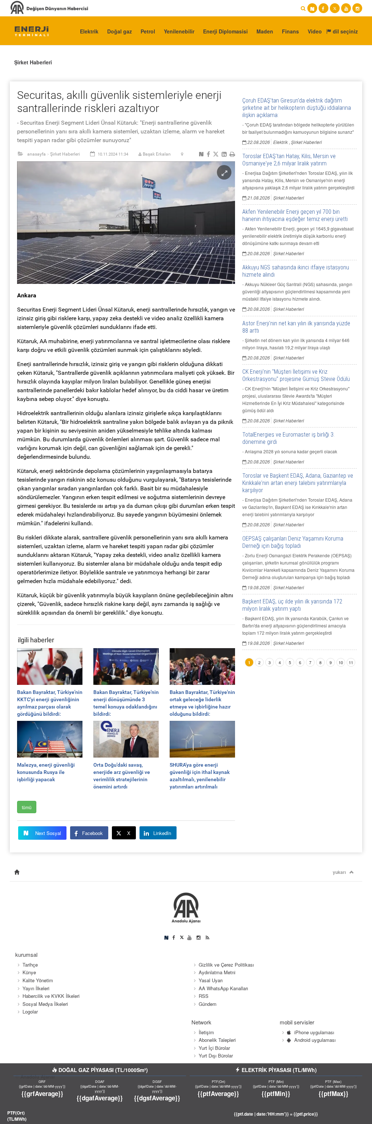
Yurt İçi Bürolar (214, 1047)
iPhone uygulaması (314, 1032)
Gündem (208, 1003)
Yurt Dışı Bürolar (216, 1055)
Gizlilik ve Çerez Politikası (226, 964)
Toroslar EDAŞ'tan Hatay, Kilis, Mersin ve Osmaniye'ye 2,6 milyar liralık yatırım (289, 160)
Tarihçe (30, 964)
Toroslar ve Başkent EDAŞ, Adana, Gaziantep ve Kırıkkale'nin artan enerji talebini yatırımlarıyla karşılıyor (297, 483)
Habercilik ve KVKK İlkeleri (51, 995)
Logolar (30, 1011)
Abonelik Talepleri (217, 1039)
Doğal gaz (119, 31)
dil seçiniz (344, 31)
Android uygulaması (315, 1039)
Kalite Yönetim (38, 980)
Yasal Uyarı (211, 980)
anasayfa (36, 154)
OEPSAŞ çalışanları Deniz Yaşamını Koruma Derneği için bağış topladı (292, 542)
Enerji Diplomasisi (225, 31)
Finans (290, 31)
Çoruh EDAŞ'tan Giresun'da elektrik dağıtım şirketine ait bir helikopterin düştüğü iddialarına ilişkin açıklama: (296, 108)
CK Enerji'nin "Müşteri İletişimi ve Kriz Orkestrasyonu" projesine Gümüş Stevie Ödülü (296, 375)
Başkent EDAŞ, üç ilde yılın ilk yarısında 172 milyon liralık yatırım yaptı (292, 605)
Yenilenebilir (179, 31)
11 (351, 662)
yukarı (339, 872)
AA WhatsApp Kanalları (223, 988)
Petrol (148, 31)
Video (315, 31)
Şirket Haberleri (33, 62)
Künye (29, 972)
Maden (264, 31)
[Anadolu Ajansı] (28, 30)
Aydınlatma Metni (217, 972)
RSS (204, 995)
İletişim (206, 1032)
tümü (27, 807)
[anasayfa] (17, 872)
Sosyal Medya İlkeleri (45, 1003)
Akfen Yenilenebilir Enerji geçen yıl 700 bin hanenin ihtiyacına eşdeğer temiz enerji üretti (295, 215)
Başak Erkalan (157, 154)
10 (341, 662)
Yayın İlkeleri (36, 988)
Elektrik (89, 31)
